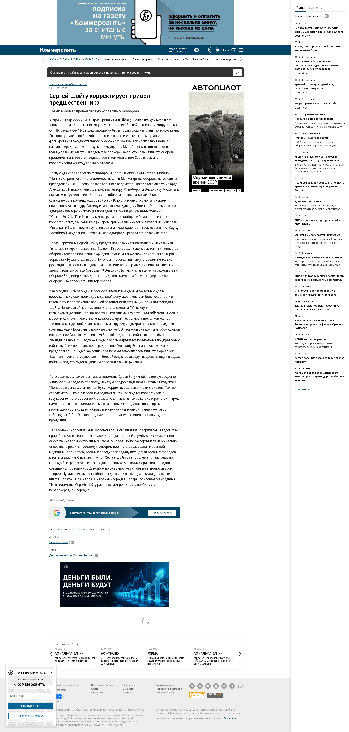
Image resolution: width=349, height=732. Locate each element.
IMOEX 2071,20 (89, 59)
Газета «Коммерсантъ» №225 (67, 529)
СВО (185, 59)
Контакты (97, 692)
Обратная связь (164, 685)
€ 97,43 (63, 59)
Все (78, 644)
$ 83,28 (52, 59)
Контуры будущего (226, 59)
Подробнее (230, 718)
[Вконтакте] (200, 686)
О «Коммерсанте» (102, 685)
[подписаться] (72, 542)
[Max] (232, 686)
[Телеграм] (192, 686)
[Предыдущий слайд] (51, 653)
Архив (94, 688)
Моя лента (315, 7)
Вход (226, 50)
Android (127, 692)
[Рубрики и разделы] (241, 50)
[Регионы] (210, 50)
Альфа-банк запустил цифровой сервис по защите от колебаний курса (76, 659)
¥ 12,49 (74, 59)
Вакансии (128, 688)
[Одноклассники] (216, 686)
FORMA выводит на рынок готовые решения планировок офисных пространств (165, 660)
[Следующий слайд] (240, 653)
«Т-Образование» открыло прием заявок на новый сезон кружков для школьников (120, 660)
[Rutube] (224, 686)
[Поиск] (233, 50)
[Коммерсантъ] (58, 50)
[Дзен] (208, 686)
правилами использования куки (128, 72)
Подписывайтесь (162, 513)
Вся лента (302, 389)
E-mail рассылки (164, 692)
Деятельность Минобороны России (68, 84)
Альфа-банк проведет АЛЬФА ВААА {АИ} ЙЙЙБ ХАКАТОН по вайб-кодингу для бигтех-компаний (215, 660)
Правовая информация (168, 688)
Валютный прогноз (168, 59)
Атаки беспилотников (115, 59)
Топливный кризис (142, 59)
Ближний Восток (201, 59)
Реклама (128, 685)
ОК (237, 72)
